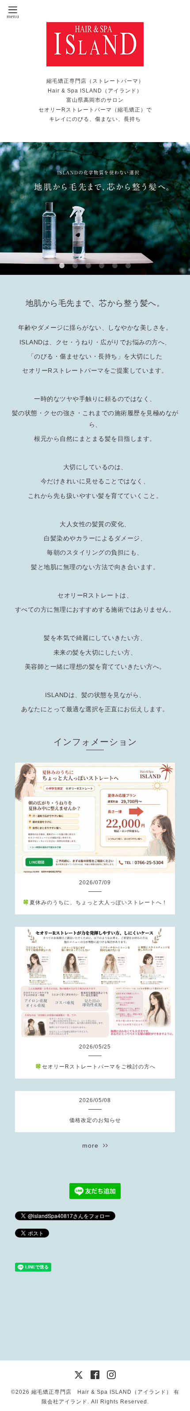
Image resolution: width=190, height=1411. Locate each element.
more (92, 1145)
